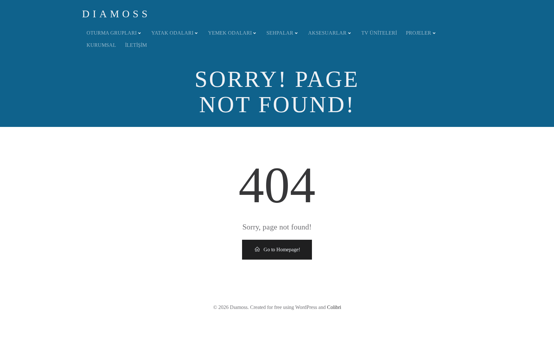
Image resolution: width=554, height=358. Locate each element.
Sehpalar (279, 33)
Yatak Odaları (172, 33)
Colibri (334, 307)
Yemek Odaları (230, 33)
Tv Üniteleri (379, 33)
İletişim (136, 45)
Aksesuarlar (327, 33)
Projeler (418, 33)
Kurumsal (101, 45)
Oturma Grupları (112, 33)
